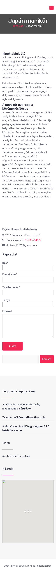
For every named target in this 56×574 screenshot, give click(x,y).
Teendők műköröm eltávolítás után (24, 417)
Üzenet (7, 311)
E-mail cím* (9, 274)
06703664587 (33, 240)
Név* (5, 262)
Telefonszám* (11, 287)
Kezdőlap (18, 25)
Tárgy (6, 300)
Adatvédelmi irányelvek (16, 456)
